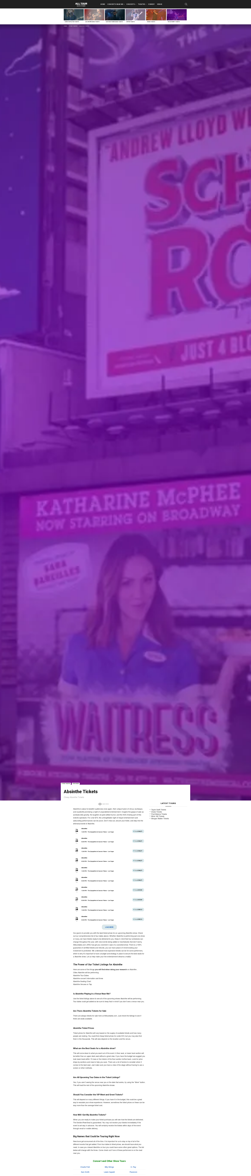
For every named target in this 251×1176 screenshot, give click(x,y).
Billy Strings (109, 1167)
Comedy (151, 4)
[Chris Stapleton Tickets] (74, 14)
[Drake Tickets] (156, 14)
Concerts (130, 4)
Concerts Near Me (115, 4)
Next (186, 16)
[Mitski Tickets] (136, 14)
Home (102, 4)
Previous (65, 16)
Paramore (133, 1172)
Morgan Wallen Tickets (160, 818)
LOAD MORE (109, 927)
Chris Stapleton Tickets (72, 21)
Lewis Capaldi (109, 1172)
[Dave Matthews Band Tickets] (115, 14)
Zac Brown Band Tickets (92, 21)
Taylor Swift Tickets (174, 21)
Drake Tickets (151, 21)
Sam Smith (85, 1172)
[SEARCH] (186, 4)
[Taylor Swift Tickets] (177, 14)
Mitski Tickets (130, 21)
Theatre (141, 4)
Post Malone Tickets (159, 814)
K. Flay (133, 1167)
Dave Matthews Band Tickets (114, 21)
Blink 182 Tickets (157, 816)
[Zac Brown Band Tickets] (94, 14)
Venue (159, 4)
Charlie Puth (85, 1167)
